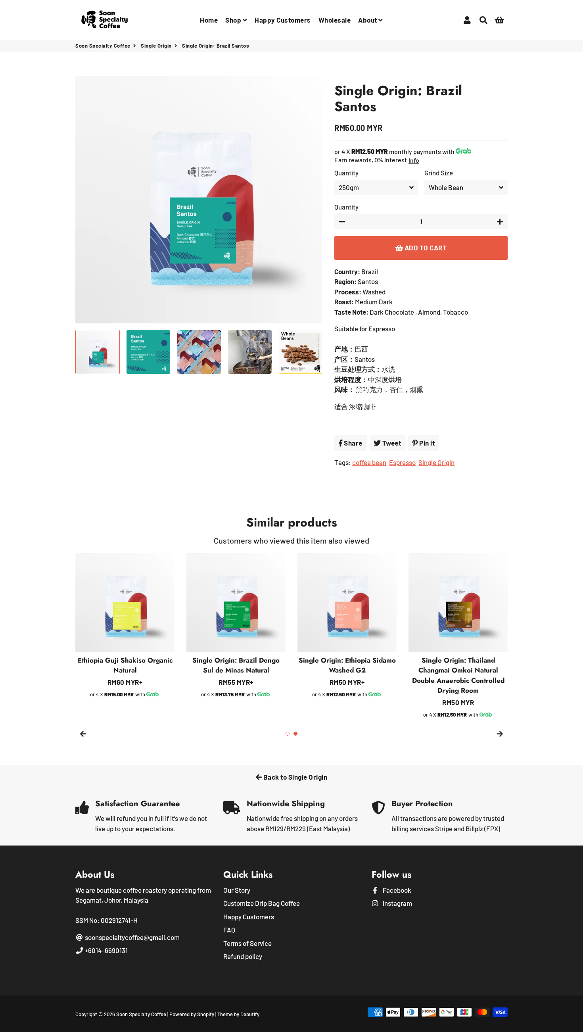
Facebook (396, 890)
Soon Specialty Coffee (102, 45)
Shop (234, 20)
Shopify (205, 1014)
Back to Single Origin (294, 777)
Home (209, 20)
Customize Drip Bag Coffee (261, 903)
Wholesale (334, 20)
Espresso (402, 462)
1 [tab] (288, 734)
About (368, 20)
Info (413, 160)
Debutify (249, 1014)
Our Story (236, 890)
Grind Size (438, 173)
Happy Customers (283, 20)
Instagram (397, 903)
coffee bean (369, 462)
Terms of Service (247, 943)
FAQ (229, 930)
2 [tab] (295, 734)
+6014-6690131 (106, 950)
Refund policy (242, 956)
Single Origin (156, 45)
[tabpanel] (347, 626)
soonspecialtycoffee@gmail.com (132, 937)
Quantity (346, 173)
